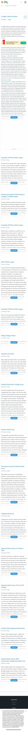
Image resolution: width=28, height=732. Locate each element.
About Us (14, 702)
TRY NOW (23, 42)
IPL (2, 5)
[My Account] (25, 2)
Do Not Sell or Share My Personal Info (13, 729)
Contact (14, 704)
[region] (14, 720)
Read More (14, 183)
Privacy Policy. (15, 727)
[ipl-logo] (6, 2)
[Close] (25, 710)
